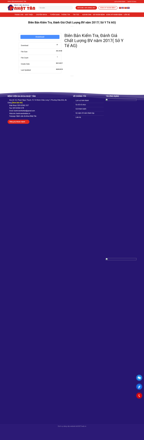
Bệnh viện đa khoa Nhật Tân (26, 116)
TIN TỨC (76, 15)
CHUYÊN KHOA (41, 15)
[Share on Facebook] (64, 79)
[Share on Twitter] (68, 79)
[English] (123, 8)
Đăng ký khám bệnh (114, 15)
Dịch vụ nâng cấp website (66, 426)
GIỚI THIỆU (29, 15)
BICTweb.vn (82, 426)
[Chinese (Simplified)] (125, 8)
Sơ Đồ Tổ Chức (132, 1)
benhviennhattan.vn (23, 113)
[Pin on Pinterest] (76, 79)
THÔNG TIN (65, 15)
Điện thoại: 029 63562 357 (19, 105)
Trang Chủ (18, 15)
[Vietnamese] (120, 8)
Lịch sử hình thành (119, 1)
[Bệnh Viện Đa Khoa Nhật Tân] (21, 7)
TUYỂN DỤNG (55, 15)
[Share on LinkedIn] (79, 79)
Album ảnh (86, 15)
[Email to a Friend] (72, 79)
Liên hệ (127, 15)
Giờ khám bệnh (99, 15)
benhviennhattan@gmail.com (24, 111)
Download (40, 37)
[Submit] (71, 8)
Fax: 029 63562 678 (16, 108)
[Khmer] (128, 8)
